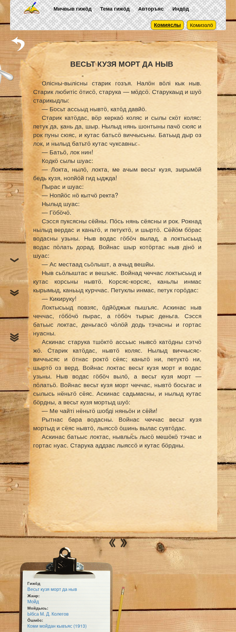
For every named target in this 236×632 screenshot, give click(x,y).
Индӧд (180, 8)
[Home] (32, 8)
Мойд (33, 601)
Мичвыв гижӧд (73, 8)
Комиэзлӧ (201, 24)
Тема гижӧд (115, 8)
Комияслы (167, 24)
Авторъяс (151, 8)
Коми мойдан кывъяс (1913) (57, 626)
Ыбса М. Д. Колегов (48, 613)
